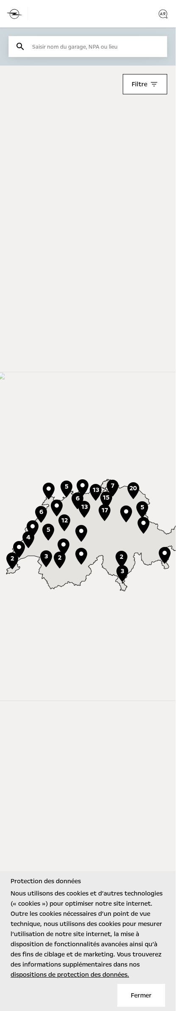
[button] (63, 546)
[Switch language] (163, 14)
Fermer (141, 995)
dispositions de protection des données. (70, 974)
